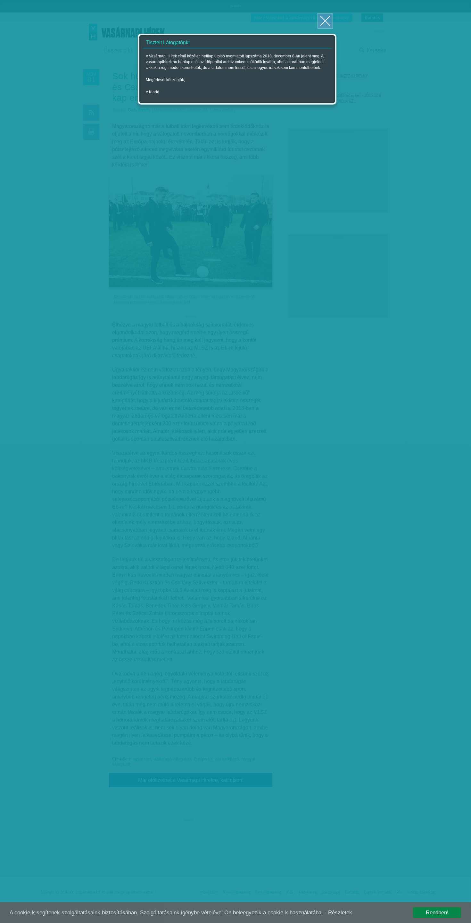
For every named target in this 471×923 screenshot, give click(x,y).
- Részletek (338, 913)
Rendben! (437, 913)
